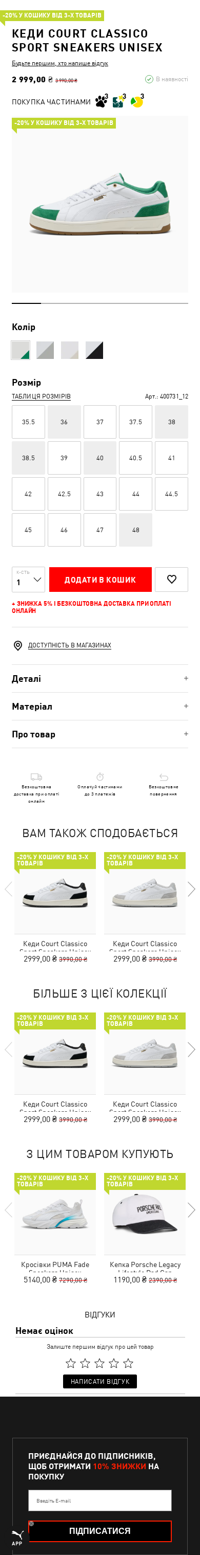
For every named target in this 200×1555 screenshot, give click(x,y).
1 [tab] (26, 303)
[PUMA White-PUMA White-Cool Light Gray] (45, 350)
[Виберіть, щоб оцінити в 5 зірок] (128, 1363)
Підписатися (100, 1531)
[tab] (100, 678)
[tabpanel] (100, 204)
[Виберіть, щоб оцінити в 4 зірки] (114, 1363)
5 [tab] (143, 303)
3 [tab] (85, 303)
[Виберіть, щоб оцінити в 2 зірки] (85, 1363)
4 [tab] (114, 303)
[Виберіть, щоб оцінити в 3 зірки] (99, 1363)
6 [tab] (173, 303)
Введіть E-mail (53, 1500)
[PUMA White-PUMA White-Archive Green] (20, 350)
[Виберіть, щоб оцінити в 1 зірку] (70, 1363)
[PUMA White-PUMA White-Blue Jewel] (69, 350)
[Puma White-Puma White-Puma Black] (94, 350)
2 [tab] (55, 303)
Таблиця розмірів (41, 396)
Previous (9, 889)
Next (191, 889)
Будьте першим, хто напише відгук (60, 63)
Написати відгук (100, 1381)
